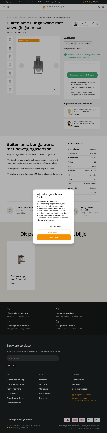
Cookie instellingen (54, 226)
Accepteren (54, 238)
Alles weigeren (53, 232)
